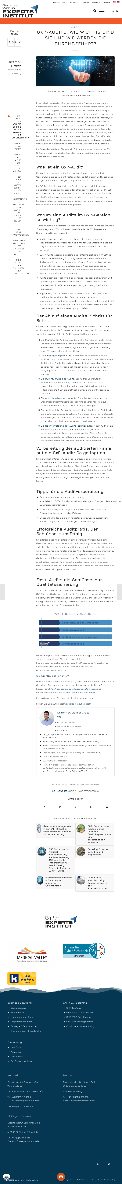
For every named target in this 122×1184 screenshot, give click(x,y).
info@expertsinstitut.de (54, 670)
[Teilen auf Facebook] (44, 807)
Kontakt (107, 2)
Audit (71, 791)
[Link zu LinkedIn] (113, 11)
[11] (32, 954)
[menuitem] (75, 2)
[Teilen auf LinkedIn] (91, 807)
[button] (6, 1177)
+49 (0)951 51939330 (78, 1097)
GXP (78, 27)
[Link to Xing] (19, 42)
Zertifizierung (91, 791)
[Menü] (100, 11)
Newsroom (74, 2)
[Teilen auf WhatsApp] (75, 807)
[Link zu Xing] (117, 11)
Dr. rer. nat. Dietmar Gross (86, 784)
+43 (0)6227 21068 (21, 1137)
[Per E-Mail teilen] (107, 807)
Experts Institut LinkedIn (78, 703)
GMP (73, 27)
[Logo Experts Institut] (20, 11)
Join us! (85, 2)
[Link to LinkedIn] (98, 1164)
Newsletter (96, 2)
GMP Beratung (73, 1008)
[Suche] (93, 11)
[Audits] (75, 71)
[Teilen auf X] (60, 807)
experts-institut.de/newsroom (77, 698)
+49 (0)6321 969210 (59, 2)
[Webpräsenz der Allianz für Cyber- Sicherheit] (84, 950)
